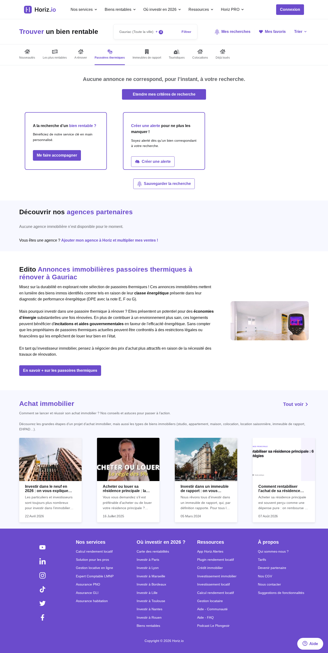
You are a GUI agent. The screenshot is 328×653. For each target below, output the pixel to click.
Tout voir (294, 404)
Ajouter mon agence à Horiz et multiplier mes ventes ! (109, 240)
